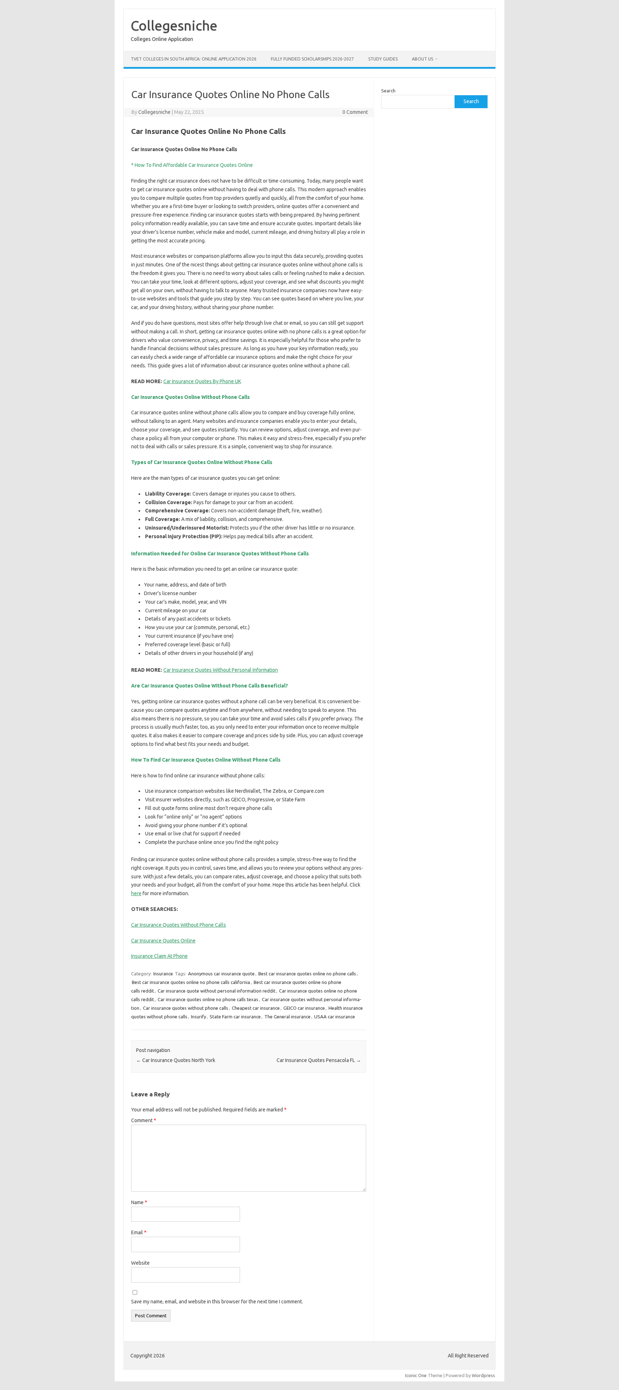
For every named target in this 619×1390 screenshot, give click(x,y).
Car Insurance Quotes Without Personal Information (220, 670)
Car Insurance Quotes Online (163, 940)
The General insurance (287, 1016)
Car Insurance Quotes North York (175, 1060)
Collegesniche (174, 25)
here (136, 893)
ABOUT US (422, 59)
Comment (143, 1120)
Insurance (163, 973)
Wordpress (483, 1375)
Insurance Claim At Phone (159, 956)
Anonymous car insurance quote (221, 973)
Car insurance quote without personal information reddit (216, 990)
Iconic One (416, 1375)
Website (140, 1263)
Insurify (198, 1016)
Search (388, 90)
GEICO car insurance (304, 1007)
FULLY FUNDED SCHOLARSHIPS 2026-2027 (312, 59)
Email (139, 1232)
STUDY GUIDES (383, 59)
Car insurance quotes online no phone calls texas (208, 999)
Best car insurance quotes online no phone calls (307, 973)
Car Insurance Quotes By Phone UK (202, 381)
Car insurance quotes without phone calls (185, 1007)
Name (139, 1202)
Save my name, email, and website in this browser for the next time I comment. (217, 1301)
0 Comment (355, 112)
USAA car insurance (334, 1016)
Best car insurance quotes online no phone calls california (191, 982)
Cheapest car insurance (256, 1007)
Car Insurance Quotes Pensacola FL (319, 1060)
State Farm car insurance (235, 1016)
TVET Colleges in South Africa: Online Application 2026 (193, 59)
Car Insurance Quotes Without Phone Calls (178, 925)
